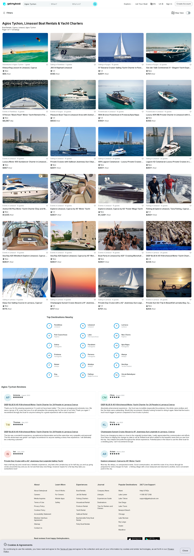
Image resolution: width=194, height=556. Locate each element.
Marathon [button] (122, 530)
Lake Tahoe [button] (123, 498)
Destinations (101, 502)
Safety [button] (57, 502)
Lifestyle (100, 494)
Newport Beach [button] (124, 510)
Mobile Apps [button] (60, 498)
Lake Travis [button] (123, 506)
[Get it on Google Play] (152, 539)
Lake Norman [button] (123, 518)
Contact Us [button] (38, 528)
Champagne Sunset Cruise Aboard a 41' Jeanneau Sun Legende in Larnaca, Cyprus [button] (138, 432)
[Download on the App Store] (134, 539)
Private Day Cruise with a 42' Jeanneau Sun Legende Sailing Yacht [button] (33, 461)
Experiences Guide (104, 498)
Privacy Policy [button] (39, 506)
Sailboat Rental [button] (81, 514)
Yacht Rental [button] (80, 510)
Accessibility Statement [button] (42, 514)
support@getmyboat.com (149, 498)
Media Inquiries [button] (39, 498)
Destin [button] (121, 526)
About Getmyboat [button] (40, 491)
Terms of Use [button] (66, 549)
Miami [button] (121, 491)
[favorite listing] (47, 65)
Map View (179, 13)
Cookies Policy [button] (39, 510)
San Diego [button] (122, 502)
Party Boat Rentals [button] (83, 524)
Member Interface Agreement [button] (40, 519)
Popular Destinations (128, 484)
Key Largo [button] (122, 522)
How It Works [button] (60, 491)
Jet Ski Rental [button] (81, 494)
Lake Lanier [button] (123, 494)
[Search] (95, 4)
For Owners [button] (59, 494)
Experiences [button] (81, 484)
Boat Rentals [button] (81, 491)
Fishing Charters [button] (82, 498)
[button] (141, 4)
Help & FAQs (144, 491)
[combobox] (36, 4)
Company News (103, 491)
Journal (100, 484)
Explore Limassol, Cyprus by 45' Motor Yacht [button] (120, 461)
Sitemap (37, 524)
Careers (37, 494)
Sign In (169, 4)
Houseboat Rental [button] (83, 502)
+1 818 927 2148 (146, 494)
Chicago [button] (122, 514)
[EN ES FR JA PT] (153, 4)
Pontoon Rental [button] (82, 506)
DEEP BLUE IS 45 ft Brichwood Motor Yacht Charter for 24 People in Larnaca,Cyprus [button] (41, 404)
